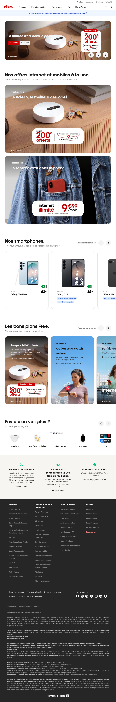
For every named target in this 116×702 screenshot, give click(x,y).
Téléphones (57, 7)
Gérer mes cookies (16, 592)
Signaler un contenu (17, 596)
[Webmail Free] (106, 7)
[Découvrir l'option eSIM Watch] (72, 370)
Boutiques (99, 2)
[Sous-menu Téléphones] (64, 7)
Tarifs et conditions (34, 596)
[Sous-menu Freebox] (28, 7)
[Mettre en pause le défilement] (91, 55)
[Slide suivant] (105, 55)
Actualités (109, 2)
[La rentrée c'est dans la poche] (58, 40)
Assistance (89, 2)
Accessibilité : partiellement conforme (23, 607)
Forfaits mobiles (38, 7)
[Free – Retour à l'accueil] (8, 7)
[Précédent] (101, 243)
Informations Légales (34, 592)
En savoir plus (21, 486)
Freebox (22, 7)
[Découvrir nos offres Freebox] (26, 370)
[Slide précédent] (98, 55)
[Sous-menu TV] (72, 7)
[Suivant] (108, 243)
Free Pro (80, 2)
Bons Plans (80, 7)
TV (69, 7)
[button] (58, 695)
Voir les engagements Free (94, 480)
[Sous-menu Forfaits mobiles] (48, 7)
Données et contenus (52, 592)
